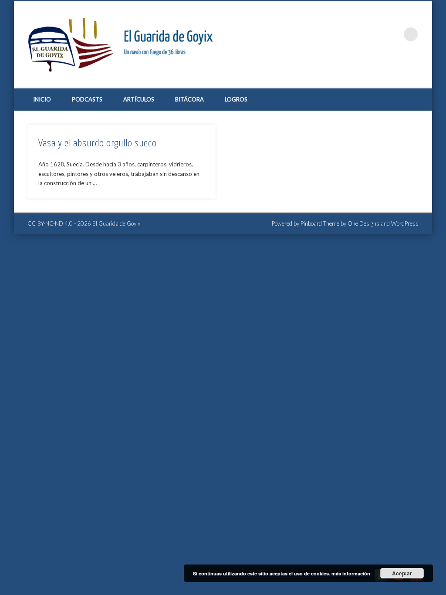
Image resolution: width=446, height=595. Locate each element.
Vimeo (375, 34)
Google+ (393, 34)
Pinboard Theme (320, 223)
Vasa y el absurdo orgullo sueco (97, 144)
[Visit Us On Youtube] (399, 581)
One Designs (363, 223)
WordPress (405, 223)
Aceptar (402, 573)
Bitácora (189, 99)
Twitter (357, 34)
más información (350, 573)
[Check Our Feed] (417, 581)
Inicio (42, 99)
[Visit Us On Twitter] (381, 581)
